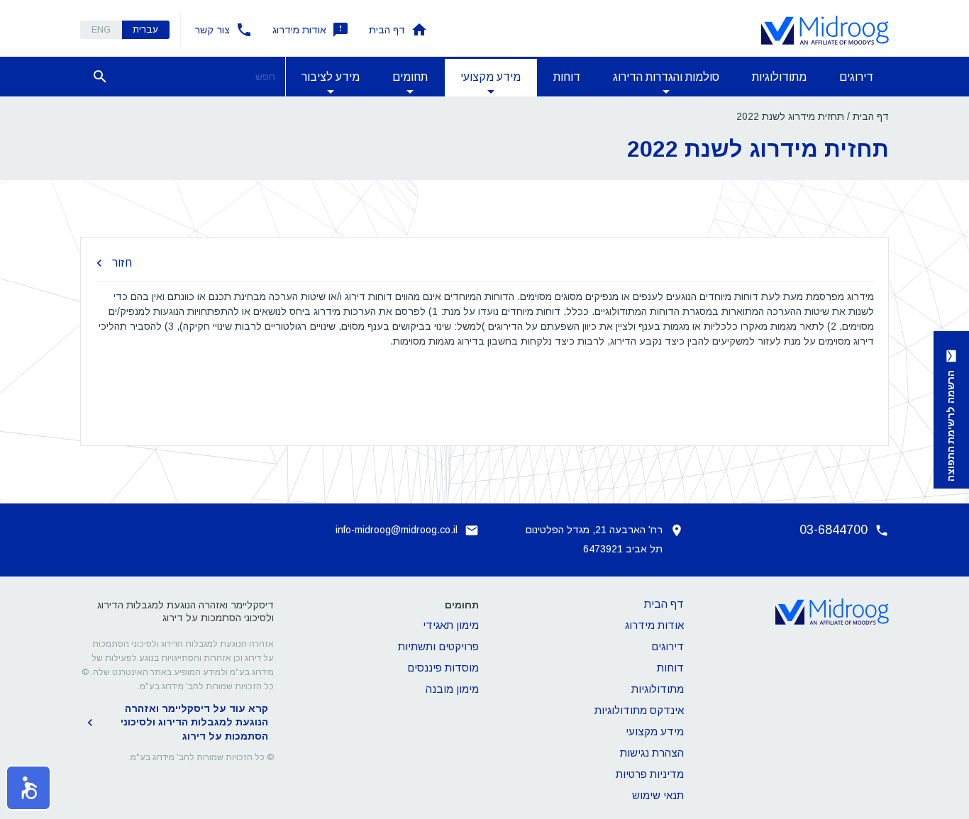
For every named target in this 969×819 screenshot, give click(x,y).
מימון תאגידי (451, 625)
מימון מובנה (452, 689)
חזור (122, 263)
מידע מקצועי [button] (490, 77)
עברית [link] (145, 29)
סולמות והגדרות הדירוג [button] (666, 77)
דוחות (566, 77)
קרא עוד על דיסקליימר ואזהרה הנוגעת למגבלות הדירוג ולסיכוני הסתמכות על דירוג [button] (194, 722)
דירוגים (856, 77)
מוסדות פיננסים (443, 668)
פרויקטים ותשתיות (438, 646)
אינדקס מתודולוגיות (639, 710)
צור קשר (212, 29)
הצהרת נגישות (652, 753)
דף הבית (387, 29)
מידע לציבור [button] (330, 77)
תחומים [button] (410, 77)
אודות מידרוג (299, 29)
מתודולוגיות (779, 77)
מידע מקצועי (655, 731)
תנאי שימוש (658, 795)
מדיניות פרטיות (650, 774)
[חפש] (100, 76)
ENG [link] (101, 29)
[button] (28, 788)
